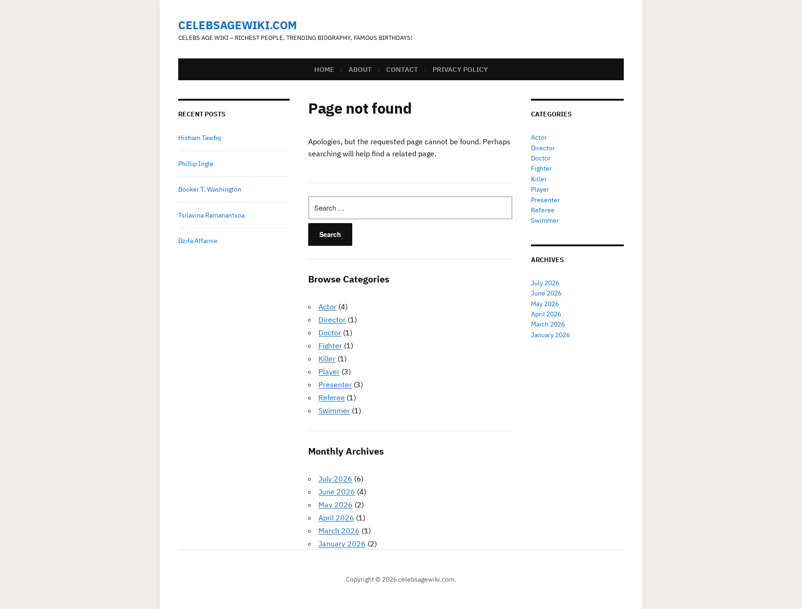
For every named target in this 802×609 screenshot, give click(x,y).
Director (332, 319)
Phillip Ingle (195, 164)
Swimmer (334, 410)
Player (329, 371)
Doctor (329, 332)
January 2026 (342, 543)
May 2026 (335, 504)
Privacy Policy (460, 69)
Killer (327, 358)
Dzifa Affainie (198, 241)
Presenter (335, 384)
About (360, 69)
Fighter (330, 345)
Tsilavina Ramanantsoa (211, 215)
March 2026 (339, 530)
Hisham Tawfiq (199, 138)
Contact (402, 69)
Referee (331, 397)
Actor (327, 306)
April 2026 (336, 517)
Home (324, 69)
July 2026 (335, 478)
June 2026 (336, 491)
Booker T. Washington (209, 189)
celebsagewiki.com (237, 25)
